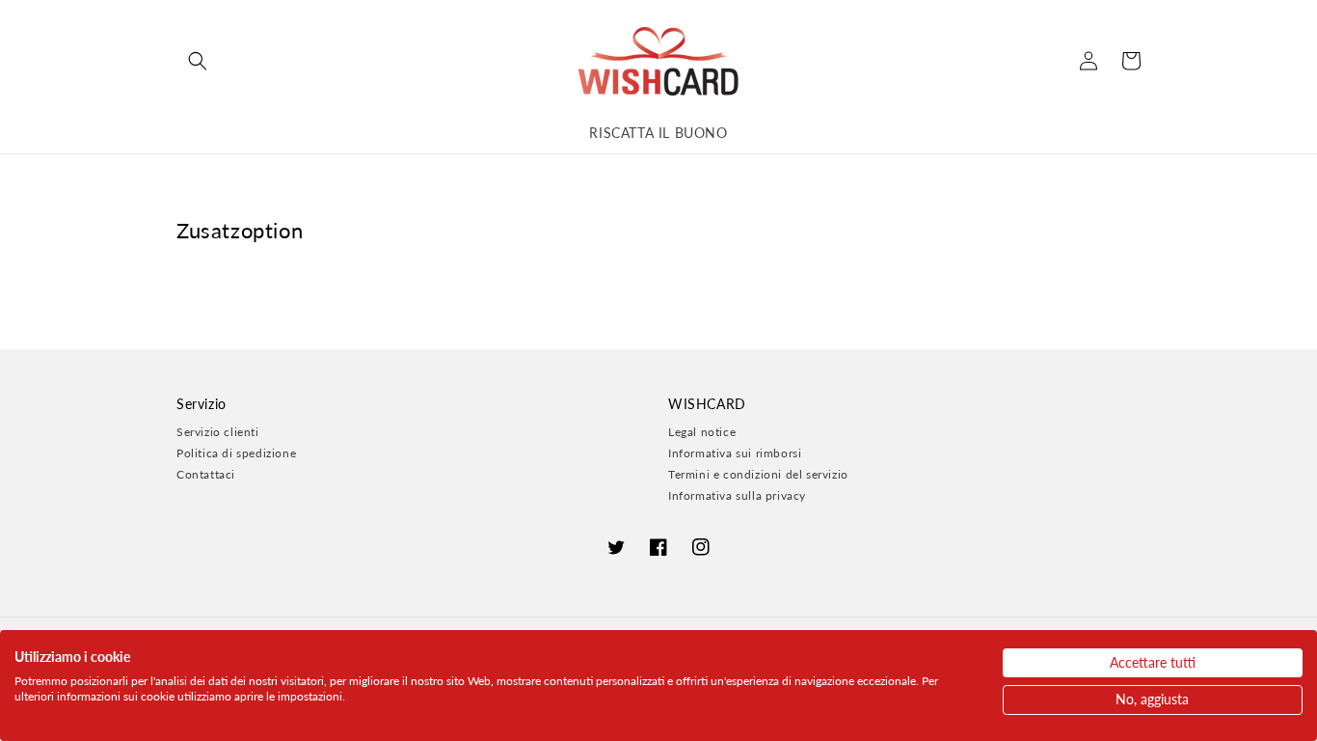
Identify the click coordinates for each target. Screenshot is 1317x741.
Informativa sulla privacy (737, 495)
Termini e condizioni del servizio (758, 474)
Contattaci (205, 474)
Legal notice (702, 432)
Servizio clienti (217, 432)
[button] (197, 61)
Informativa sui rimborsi (734, 453)
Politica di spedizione (236, 453)
